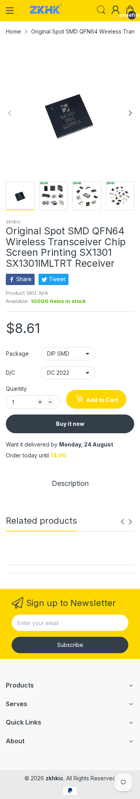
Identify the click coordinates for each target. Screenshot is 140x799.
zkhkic (13, 222)
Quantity (16, 388)
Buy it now (70, 423)
